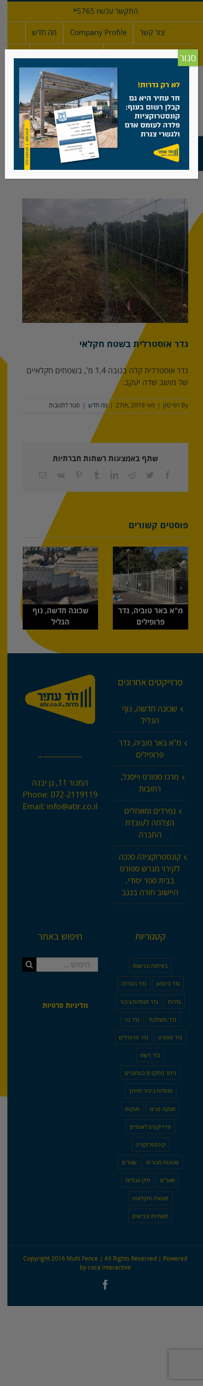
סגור (188, 58)
